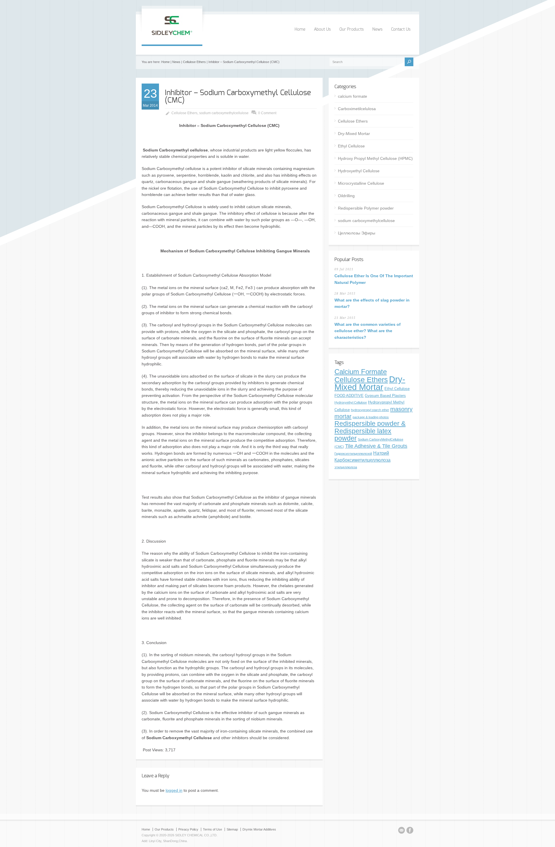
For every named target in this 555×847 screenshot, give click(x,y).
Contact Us (400, 29)
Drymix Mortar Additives (259, 829)
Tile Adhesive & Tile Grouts (376, 446)
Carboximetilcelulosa (357, 108)
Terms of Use (212, 829)
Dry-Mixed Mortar (354, 133)
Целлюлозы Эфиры (356, 233)
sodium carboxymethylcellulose (224, 113)
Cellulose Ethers (194, 62)
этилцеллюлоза (345, 467)
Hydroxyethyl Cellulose (359, 171)
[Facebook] (409, 831)
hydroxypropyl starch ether (370, 410)
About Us (322, 29)
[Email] (401, 831)
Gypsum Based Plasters (385, 395)
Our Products (351, 29)
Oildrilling (346, 195)
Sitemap (232, 829)
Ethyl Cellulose (351, 146)
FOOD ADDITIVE (349, 395)
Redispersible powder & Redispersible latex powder (370, 431)
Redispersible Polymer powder (366, 208)
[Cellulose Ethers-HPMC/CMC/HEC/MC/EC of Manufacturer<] (172, 38)
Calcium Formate (360, 372)
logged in (174, 790)
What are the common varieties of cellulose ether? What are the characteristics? (367, 331)
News (377, 29)
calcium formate (352, 96)
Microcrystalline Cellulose (361, 183)
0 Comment (267, 113)
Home (300, 29)
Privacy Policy (188, 829)
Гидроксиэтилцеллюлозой (353, 453)
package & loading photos (371, 417)
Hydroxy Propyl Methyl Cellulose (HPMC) (375, 158)
